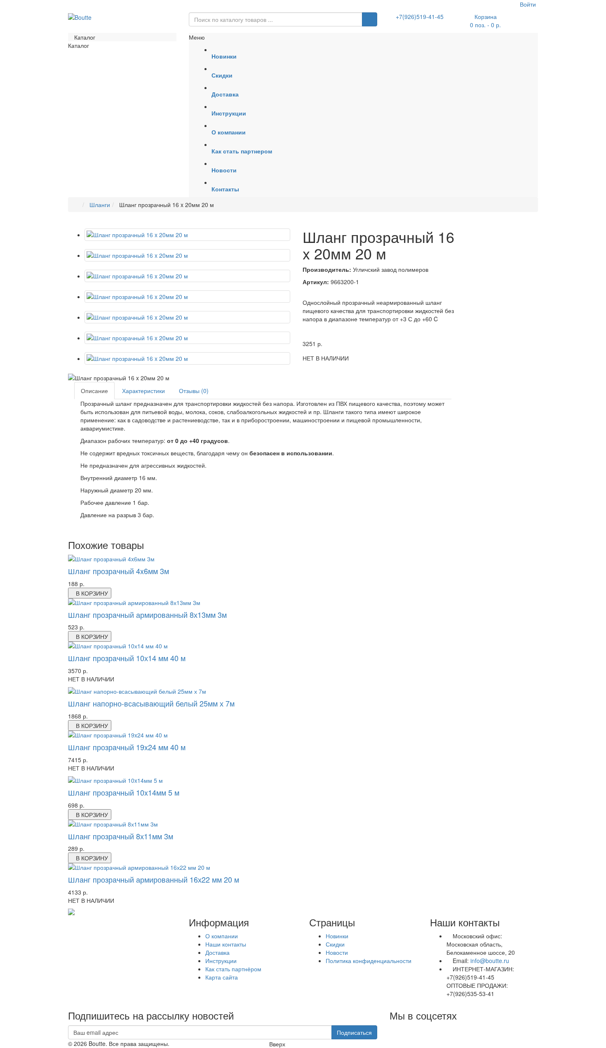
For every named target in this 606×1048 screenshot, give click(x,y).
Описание (94, 390)
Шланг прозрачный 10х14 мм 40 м (127, 657)
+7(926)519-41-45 (420, 16)
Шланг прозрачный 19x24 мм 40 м (127, 747)
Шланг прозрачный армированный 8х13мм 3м (147, 614)
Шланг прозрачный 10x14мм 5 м (123, 792)
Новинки (337, 936)
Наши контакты (225, 944)
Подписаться (354, 1032)
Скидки (335, 944)
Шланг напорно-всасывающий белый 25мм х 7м (151, 703)
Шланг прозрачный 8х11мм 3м (120, 836)
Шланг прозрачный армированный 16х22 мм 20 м (153, 879)
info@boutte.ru (489, 960)
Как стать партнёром (233, 969)
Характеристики (143, 390)
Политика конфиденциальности (368, 960)
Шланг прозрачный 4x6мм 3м (118, 570)
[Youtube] (390, 1029)
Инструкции (221, 960)
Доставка (217, 952)
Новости (337, 952)
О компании (221, 936)
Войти (527, 4)
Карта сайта (221, 977)
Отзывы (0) (194, 390)
